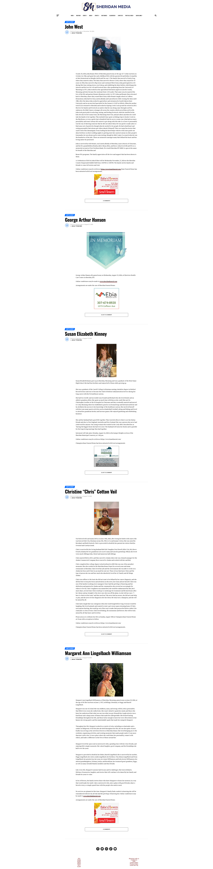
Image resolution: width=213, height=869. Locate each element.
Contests (120, 15)
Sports (97, 15)
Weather (78, 15)
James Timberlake (77, 33)
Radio (90, 15)
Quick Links (139, 15)
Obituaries (104, 15)
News (72, 15)
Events (84, 15)
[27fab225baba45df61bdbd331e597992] (106, 823)
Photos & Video (129, 15)
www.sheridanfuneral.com (108, 281)
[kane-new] (106, 194)
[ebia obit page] (106, 308)
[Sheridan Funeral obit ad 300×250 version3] (106, 466)
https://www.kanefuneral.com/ (111, 169)
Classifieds (112, 15)
